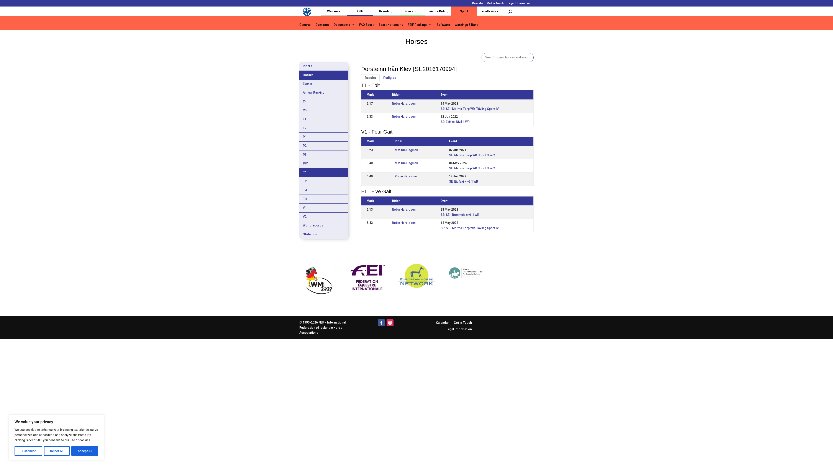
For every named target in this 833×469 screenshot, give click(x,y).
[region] (56, 437)
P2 (305, 145)
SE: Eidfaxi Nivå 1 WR (455, 122)
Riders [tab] (307, 66)
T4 (305, 199)
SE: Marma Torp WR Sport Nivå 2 (472, 155)
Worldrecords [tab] (313, 225)
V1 (305, 208)
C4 (305, 101)
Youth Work (490, 11)
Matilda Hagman (406, 150)
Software (443, 24)
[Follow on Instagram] (390, 322)
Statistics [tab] (310, 234)
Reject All (57, 451)
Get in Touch (495, 3)
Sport (464, 11)
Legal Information (518, 3)
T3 (305, 190)
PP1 (305, 163)
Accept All (85, 451)
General (305, 24)
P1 (305, 137)
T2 (305, 181)
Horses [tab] (308, 75)
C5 (305, 110)
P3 (305, 154)
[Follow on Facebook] (381, 322)
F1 (304, 119)
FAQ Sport (366, 24)
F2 (304, 128)
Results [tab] (370, 77)
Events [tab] (308, 84)
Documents (342, 24)
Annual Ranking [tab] (313, 92)
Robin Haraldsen (404, 103)
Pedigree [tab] (389, 77)
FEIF (360, 11)
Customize (28, 451)
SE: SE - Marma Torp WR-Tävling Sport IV (470, 109)
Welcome (333, 11)
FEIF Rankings (417, 24)
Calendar (477, 3)
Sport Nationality (391, 24)
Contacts (322, 24)
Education (412, 11)
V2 (305, 216)
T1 (305, 172)
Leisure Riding (438, 11)
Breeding (385, 11)
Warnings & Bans (466, 24)
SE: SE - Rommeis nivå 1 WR (460, 214)
